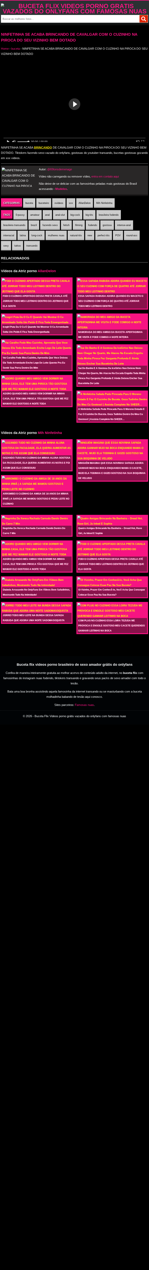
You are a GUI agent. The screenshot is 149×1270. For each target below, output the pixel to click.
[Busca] (143, 19)
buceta (15, 48)
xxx (71, 203)
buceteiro (44, 203)
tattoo (17, 245)
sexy (6, 245)
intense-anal (124, 225)
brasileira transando (14, 225)
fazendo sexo (50, 225)
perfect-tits (104, 235)
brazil (34, 225)
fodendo (92, 225)
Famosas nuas (84, 704)
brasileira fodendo (109, 214)
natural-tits (76, 235)
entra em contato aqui (105, 176)
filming (78, 225)
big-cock (75, 214)
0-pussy (20, 214)
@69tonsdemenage (59, 169)
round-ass (131, 235)
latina (23, 235)
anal (47, 214)
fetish (66, 225)
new (89, 235)
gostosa (107, 225)
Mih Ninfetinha (104, 203)
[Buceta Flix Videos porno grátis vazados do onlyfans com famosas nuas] (74, 11)
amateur (34, 214)
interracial (8, 235)
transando (31, 245)
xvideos (59, 203)
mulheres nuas (56, 235)
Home (5, 48)
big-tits (89, 214)
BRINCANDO (43, 147)
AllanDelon (85, 203)
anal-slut (60, 214)
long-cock (36, 235)
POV (118, 235)
